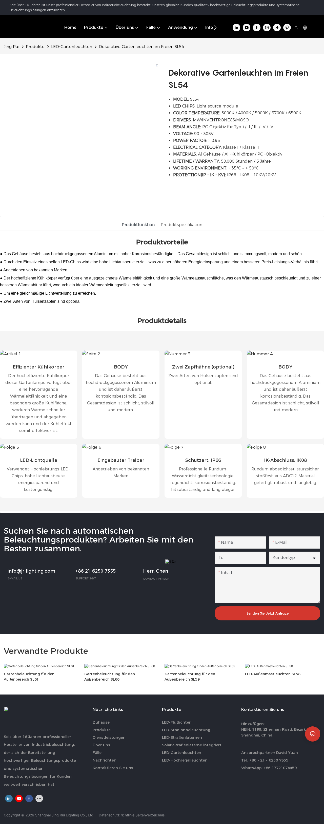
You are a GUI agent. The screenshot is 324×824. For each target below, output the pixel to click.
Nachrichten (104, 760)
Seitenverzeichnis (150, 815)
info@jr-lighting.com (31, 571)
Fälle (97, 752)
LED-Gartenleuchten (71, 46)
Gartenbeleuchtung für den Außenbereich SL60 (109, 677)
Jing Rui (11, 46)
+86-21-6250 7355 (95, 571)
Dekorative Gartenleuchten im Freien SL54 (141, 46)
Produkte (35, 46)
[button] (215, 27)
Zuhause (101, 722)
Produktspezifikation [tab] (181, 224)
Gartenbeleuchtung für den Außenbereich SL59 (190, 677)
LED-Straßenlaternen (182, 737)
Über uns (101, 745)
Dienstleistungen (109, 737)
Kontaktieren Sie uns (113, 767)
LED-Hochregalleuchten (185, 760)
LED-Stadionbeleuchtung (186, 729)
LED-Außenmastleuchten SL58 (272, 674)
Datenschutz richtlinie (117, 815)
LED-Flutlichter (176, 722)
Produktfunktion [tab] (138, 224)
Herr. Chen (155, 571)
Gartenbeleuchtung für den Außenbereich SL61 (29, 677)
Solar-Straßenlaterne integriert (191, 745)
